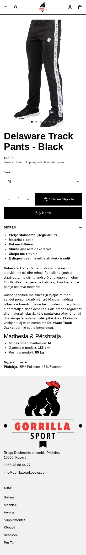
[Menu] (5, 7)
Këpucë (9, 527)
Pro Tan (10, 542)
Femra (9, 512)
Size (7, 172)
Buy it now (43, 213)
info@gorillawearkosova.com (25, 472)
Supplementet (14, 520)
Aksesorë (11, 535)
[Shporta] (80, 7)
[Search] (16, 7)
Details (10, 227)
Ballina (9, 497)
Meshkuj (10, 505)
